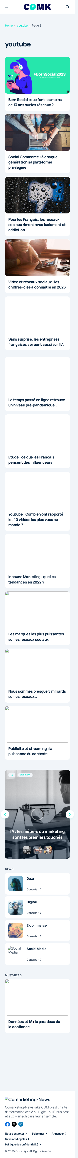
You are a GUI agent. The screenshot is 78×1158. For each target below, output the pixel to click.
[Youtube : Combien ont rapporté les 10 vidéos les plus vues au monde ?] (37, 490)
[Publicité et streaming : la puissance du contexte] (37, 724)
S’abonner (38, 1133)
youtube (22, 25)
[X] (14, 1124)
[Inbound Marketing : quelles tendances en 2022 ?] (37, 552)
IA (12, 775)
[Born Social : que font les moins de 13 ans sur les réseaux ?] (37, 75)
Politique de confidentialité (21, 1144)
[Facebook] (7, 1124)
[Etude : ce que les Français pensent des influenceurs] (37, 432)
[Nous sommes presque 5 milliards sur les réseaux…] (37, 667)
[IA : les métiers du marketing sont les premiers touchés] (37, 814)
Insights (25, 775)
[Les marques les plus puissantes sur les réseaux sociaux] (37, 609)
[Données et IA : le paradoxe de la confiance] (37, 997)
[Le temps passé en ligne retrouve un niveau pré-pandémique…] (37, 375)
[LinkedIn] (20, 1124)
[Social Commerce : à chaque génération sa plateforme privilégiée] (37, 132)
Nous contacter (14, 1133)
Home (9, 25)
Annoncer (58, 1133)
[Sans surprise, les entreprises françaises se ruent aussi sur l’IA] (37, 314)
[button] (7, 7)
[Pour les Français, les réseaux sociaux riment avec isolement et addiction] (37, 195)
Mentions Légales (16, 1139)
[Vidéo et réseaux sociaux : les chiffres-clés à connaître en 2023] (37, 257)
